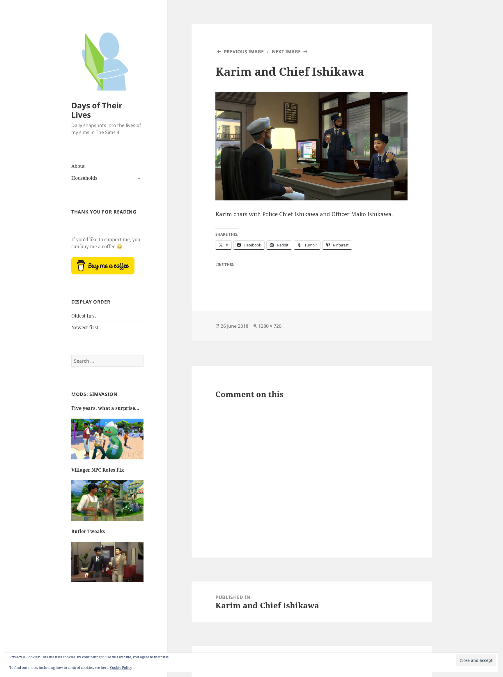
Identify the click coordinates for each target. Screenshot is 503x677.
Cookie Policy (121, 667)
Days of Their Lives (96, 110)
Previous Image (244, 51)
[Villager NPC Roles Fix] (107, 503)
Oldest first (83, 316)
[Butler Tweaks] (107, 565)
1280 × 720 (269, 326)
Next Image (286, 51)
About (78, 166)
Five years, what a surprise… (105, 408)
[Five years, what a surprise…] (107, 442)
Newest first (84, 327)
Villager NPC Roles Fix (97, 470)
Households (84, 178)
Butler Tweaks (88, 531)
